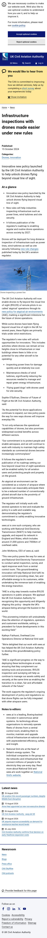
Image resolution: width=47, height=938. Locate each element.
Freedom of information (14, 923)
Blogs (4, 859)
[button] (17, 97)
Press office (7, 864)
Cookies (6, 915)
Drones (5, 157)
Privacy (28, 919)
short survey (28, 88)
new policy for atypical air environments (22, 311)
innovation (15, 157)
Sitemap (32, 923)
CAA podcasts (8, 873)
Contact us (7, 927)
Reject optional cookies (27, 42)
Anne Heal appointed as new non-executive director (23, 806)
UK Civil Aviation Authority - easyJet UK (18, 814)
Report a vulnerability (12, 919)
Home (4, 107)
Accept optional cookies (26, 34)
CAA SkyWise (7, 868)
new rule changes (29, 249)
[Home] (5, 57)
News (12, 107)
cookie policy (18, 25)
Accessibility (18, 915)
